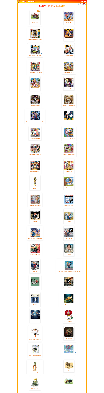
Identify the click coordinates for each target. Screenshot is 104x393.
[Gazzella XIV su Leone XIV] (69, 67)
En (82, 4)
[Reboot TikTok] (68, 233)
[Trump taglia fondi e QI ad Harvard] (35, 67)
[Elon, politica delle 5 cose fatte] (35, 199)
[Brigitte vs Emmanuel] (69, 50)
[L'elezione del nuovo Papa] (35, 100)
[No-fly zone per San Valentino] (35, 333)
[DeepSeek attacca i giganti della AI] (35, 233)
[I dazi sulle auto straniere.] (35, 133)
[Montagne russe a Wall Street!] (69, 133)
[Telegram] (35, 299)
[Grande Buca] (68, 17)
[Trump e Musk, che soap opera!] (35, 50)
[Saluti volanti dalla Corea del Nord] (69, 349)
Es (85, 4)
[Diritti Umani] (35, 216)
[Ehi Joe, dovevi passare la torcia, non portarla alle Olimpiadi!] (69, 266)
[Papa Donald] (68, 83)
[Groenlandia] (68, 216)
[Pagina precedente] (18, 3)
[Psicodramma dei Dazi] (69, 116)
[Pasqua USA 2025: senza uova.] (69, 149)
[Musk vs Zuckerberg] (35, 315)
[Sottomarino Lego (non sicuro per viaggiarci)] (69, 299)
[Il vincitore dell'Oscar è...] (35, 166)
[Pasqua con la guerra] (35, 382)
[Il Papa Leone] (35, 83)
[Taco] (68, 34)
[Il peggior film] (68, 166)
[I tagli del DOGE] (68, 182)
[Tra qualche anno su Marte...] (35, 249)
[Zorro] (68, 366)
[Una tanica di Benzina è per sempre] (35, 367)
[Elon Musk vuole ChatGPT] (69, 199)
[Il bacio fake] (35, 266)
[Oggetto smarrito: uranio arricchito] (35, 34)
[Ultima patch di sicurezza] (35, 282)
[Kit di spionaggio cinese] (69, 315)
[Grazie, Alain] (68, 249)
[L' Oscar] (35, 183)
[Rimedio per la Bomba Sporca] (35, 350)
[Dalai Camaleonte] (68, 332)
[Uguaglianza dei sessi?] (69, 381)
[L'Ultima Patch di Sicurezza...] (69, 282)
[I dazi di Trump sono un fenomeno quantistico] (35, 116)
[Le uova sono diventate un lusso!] (35, 149)
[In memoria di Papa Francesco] (69, 100)
